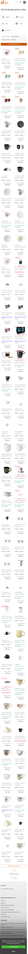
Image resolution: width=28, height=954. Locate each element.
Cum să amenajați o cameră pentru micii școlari (12, 935)
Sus (15, 877)
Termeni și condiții (5, 916)
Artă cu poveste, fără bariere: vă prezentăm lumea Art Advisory (13, 924)
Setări (13, 951)
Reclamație (3, 914)
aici (19, 943)
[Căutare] (17, 2)
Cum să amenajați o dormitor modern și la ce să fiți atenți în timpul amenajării (13, 932)
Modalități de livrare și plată (7, 905)
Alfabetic (13, 39)
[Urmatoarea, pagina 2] (14, 870)
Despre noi (3, 903)
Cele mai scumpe (6, 39)
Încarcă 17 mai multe (14, 866)
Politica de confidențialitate (7, 909)
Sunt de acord (14, 946)
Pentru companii (5, 907)
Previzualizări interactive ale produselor (10, 912)
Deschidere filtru (14, 44)
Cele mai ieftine (15, 36)
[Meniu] (24, 2)
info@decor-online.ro (8, 888)
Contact (3, 900)
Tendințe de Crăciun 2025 (7, 927)
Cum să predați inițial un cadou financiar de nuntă (13, 929)
